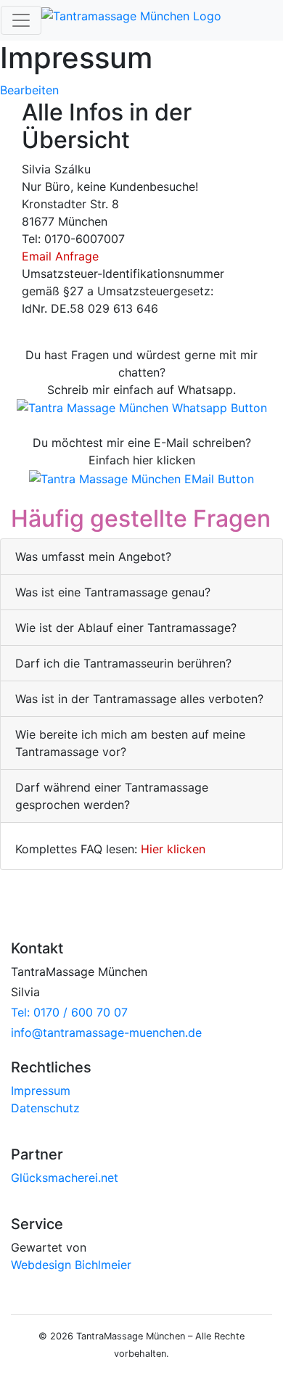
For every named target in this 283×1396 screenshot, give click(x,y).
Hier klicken (173, 849)
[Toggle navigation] (21, 20)
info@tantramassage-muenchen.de (106, 1032)
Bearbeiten (29, 90)
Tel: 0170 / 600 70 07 (69, 1012)
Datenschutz (45, 1108)
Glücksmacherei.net (64, 1177)
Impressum (40, 1090)
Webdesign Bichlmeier (71, 1264)
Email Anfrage (60, 256)
